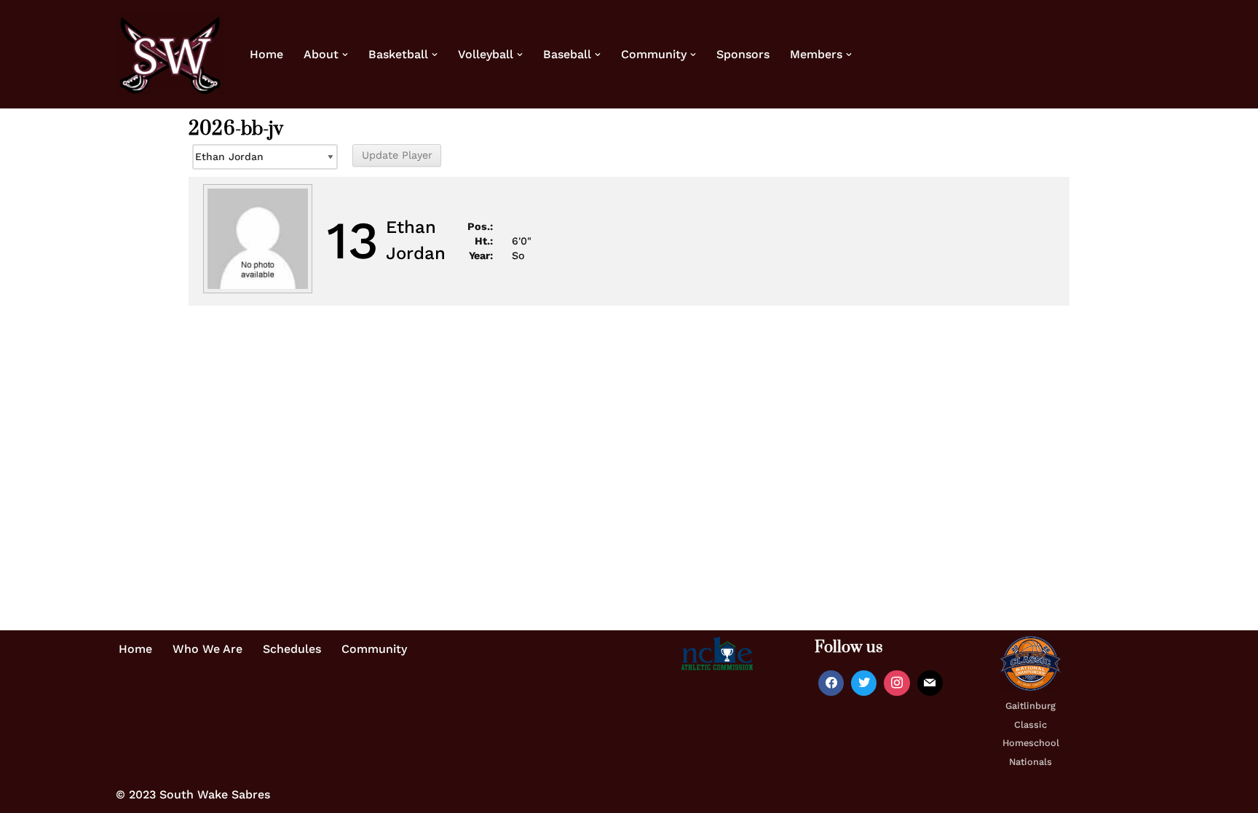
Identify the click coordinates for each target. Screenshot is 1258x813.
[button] (345, 54)
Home (266, 54)
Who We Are (207, 649)
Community (374, 649)
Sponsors (743, 54)
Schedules (292, 649)
